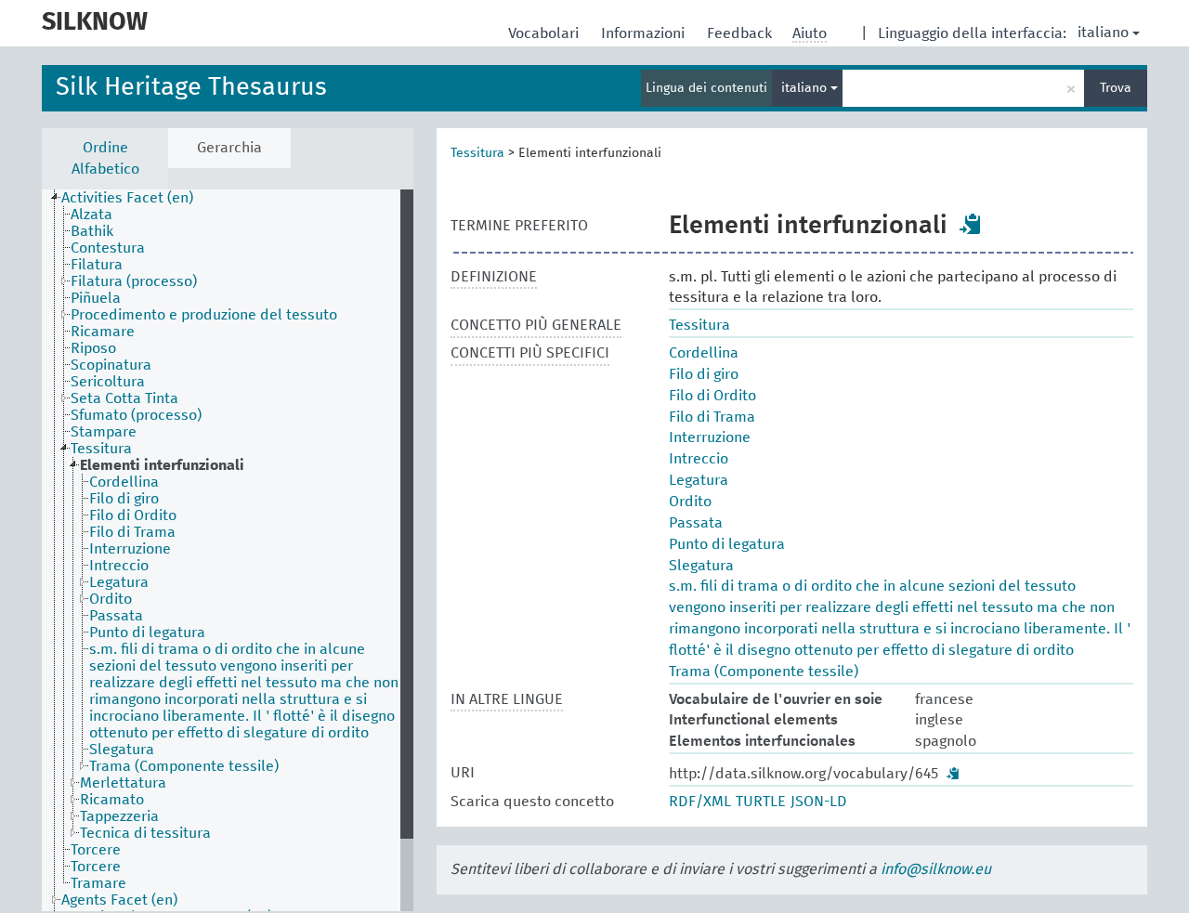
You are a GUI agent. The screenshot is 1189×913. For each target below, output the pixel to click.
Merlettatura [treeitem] (123, 783)
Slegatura (701, 565)
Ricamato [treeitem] (112, 799)
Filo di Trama (712, 417)
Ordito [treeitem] (110, 599)
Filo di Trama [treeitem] (132, 532)
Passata (696, 522)
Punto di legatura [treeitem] (147, 632)
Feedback (741, 33)
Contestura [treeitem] (108, 248)
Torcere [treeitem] (96, 849)
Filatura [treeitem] (97, 264)
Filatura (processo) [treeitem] (134, 281)
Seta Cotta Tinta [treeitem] (124, 398)
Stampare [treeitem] (104, 431)
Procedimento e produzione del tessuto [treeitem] (204, 314)
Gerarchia (229, 147)
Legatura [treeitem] (119, 582)
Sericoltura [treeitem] (108, 381)
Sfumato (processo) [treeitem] (136, 415)
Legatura (698, 480)
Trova (1115, 88)
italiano (1103, 32)
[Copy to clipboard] (970, 223)
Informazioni (644, 33)
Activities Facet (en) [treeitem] (127, 197)
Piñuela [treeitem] (96, 298)
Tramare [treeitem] (98, 883)
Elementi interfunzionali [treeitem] (162, 465)
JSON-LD (818, 801)
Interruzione (710, 437)
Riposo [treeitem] (93, 348)
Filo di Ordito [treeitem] (132, 515)
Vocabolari (545, 33)
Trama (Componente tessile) (763, 671)
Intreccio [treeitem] (119, 565)
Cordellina (703, 353)
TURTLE (761, 801)
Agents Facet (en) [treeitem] (119, 900)
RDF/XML (700, 801)
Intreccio (698, 458)
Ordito (690, 501)
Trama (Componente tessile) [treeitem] (184, 766)
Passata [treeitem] (116, 615)
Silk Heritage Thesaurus (191, 87)
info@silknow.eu (936, 869)
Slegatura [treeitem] (121, 749)
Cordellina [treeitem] (124, 482)
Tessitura (477, 153)
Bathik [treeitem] (92, 231)
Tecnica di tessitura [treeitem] (145, 833)
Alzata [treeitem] (91, 214)
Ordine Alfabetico (105, 158)
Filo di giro (703, 374)
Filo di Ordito (712, 395)
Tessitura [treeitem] (101, 448)
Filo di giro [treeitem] (124, 498)
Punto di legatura (727, 544)
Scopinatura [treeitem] (111, 365)
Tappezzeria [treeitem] (119, 816)
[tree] (227, 550)
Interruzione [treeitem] (130, 548)
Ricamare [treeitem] (103, 331)
